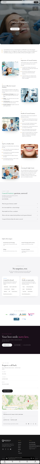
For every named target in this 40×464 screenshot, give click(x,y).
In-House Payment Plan (29, 286)
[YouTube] (29, 424)
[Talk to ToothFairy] (31, 458)
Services (17, 16)
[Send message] (33, 458)
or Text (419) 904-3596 (27, 345)
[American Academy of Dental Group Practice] (23, 319)
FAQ (19, 451)
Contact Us (20, 453)
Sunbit (23, 289)
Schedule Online (6, 345)
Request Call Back (7, 390)
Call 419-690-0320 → (5, 199)
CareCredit (24, 291)
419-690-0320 (6, 419)
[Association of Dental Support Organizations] (13, 314)
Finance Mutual (30, 291)
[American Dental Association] (7, 314)
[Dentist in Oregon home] (4, 2)
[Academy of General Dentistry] (22, 314)
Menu (37, 2)
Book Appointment (15, 28)
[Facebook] (31, 424)
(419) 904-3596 (14, 419)
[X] (33, 424)
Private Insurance (14, 291)
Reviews (19, 449)
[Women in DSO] (31, 314)
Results (19, 447)
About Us (19, 442)
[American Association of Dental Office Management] (16, 319)
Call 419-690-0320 (25, 28)
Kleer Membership (29, 289)
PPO (9, 291)
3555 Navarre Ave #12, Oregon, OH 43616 (32, 448)
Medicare (5, 291)
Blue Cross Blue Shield (13, 286)
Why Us (19, 446)
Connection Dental (7, 289)
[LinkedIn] (36, 424)
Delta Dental (6, 286)
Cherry (24, 286)
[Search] (32, 2)
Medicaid (13, 289)
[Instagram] (26, 424)
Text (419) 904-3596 (32, 444)
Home (14, 16)
